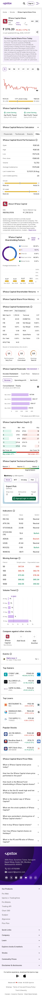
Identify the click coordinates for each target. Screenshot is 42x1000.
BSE (37, 21)
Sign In (30, 3)
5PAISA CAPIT (8, 310)
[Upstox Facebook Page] (6, 878)
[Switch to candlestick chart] (38, 69)
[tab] (8, 134)
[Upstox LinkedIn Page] (21, 878)
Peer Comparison (20, 310)
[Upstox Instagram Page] (31, 878)
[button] (35, 238)
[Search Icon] (25, 3)
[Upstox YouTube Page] (26, 878)
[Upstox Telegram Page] (16, 878)
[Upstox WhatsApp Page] (35, 878)
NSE (32, 21)
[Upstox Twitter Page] (11, 878)
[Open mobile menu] (37, 3)
